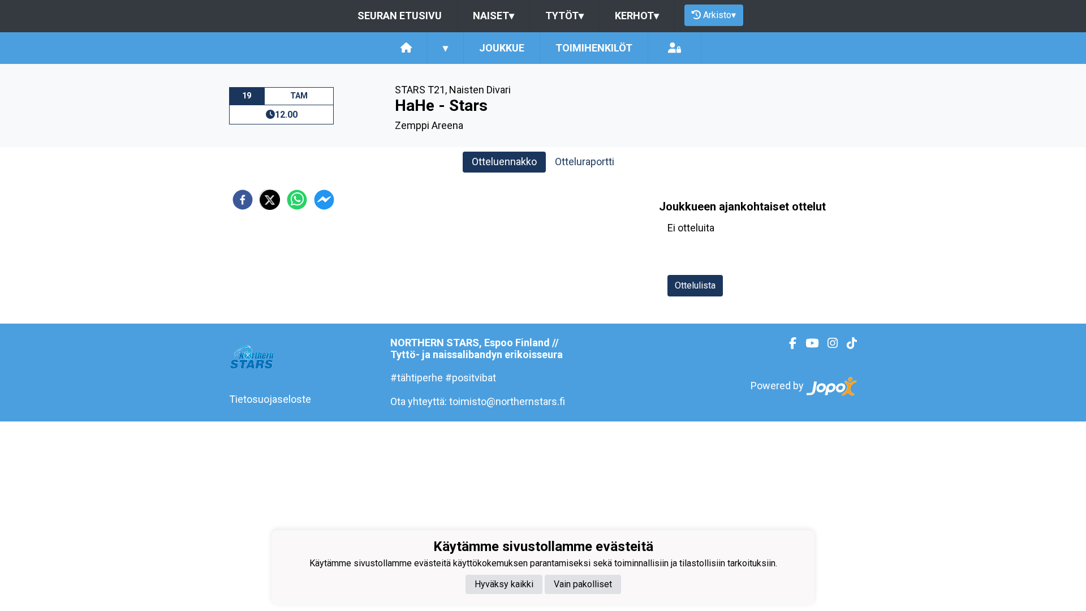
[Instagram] (828, 343)
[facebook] (242, 200)
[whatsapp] (297, 200)
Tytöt (564, 15)
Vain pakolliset (583, 584)
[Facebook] (788, 343)
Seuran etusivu (399, 15)
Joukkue (501, 48)
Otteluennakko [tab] (504, 161)
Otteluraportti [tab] (584, 161)
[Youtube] (807, 343)
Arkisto (719, 15)
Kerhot (637, 15)
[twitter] (270, 200)
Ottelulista (695, 285)
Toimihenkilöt (593, 48)
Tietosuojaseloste (270, 399)
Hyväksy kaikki (504, 584)
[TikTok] (847, 343)
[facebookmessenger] (324, 200)
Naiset (493, 15)
